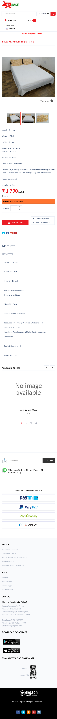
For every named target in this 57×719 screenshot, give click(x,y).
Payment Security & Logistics (13, 565)
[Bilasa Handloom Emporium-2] (14, 118)
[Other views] (7, 118)
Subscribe (49, 460)
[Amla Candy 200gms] (28, 389)
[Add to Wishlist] (31, 423)
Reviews (7, 254)
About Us (5, 578)
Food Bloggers (7, 585)
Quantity (5, 208)
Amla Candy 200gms (28, 410)
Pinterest (15, 233)
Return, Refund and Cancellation (14, 557)
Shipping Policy (8, 561)
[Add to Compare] (35, 423)
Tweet (3, 233)
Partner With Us (8, 589)
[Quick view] (26, 423)
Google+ (11, 233)
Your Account (7, 582)
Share (7, 233)
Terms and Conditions (10, 549)
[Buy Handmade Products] (9, 4)
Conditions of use (9, 553)
